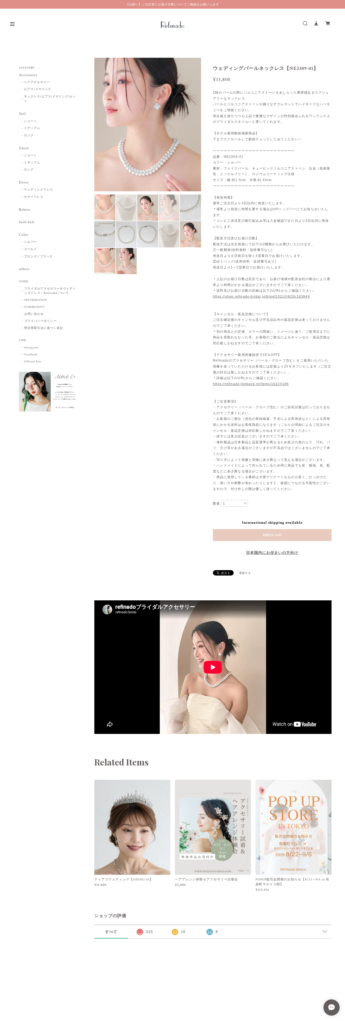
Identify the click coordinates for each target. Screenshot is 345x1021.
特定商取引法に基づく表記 (43, 328)
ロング (29, 135)
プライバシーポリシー (40, 321)
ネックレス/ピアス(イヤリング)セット (50, 99)
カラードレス (33, 197)
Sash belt (26, 222)
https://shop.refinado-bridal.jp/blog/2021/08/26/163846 (261, 296)
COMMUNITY (34, 307)
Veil (22, 114)
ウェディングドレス (38, 190)
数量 (216, 503)
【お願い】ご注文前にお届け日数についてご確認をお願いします (172, 4)
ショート (30, 121)
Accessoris (28, 75)
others (24, 269)
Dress (24, 182)
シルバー (30, 242)
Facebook (30, 354)
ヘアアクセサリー (37, 82)
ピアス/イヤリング (37, 89)
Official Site (32, 361)
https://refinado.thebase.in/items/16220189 (251, 384)
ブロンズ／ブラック (38, 256)
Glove (24, 148)
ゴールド (30, 249)
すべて (111, 932)
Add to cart (272, 535)
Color (24, 235)
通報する (245, 573)
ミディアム (32, 128)
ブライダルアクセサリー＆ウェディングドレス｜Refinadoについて (50, 291)
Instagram (31, 347)
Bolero (24, 209)
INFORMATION (35, 300)
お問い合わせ (34, 314)
